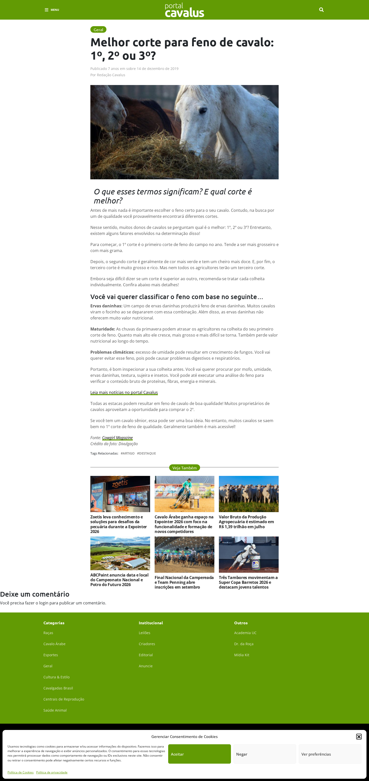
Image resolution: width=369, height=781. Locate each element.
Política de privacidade (52, 772)
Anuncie (146, 666)
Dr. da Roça (244, 643)
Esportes (50, 654)
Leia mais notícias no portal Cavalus (124, 392)
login (43, 603)
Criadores (147, 643)
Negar (241, 754)
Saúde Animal (55, 710)
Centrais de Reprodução (63, 699)
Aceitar (177, 754)
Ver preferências (316, 754)
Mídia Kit (241, 654)
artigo (129, 453)
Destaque (147, 453)
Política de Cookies (21, 772)
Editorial (146, 654)
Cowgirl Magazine (117, 437)
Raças (48, 632)
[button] (358, 736)
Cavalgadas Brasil (58, 688)
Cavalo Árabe (54, 643)
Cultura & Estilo (56, 677)
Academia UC (245, 632)
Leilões (144, 632)
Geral (47, 666)
